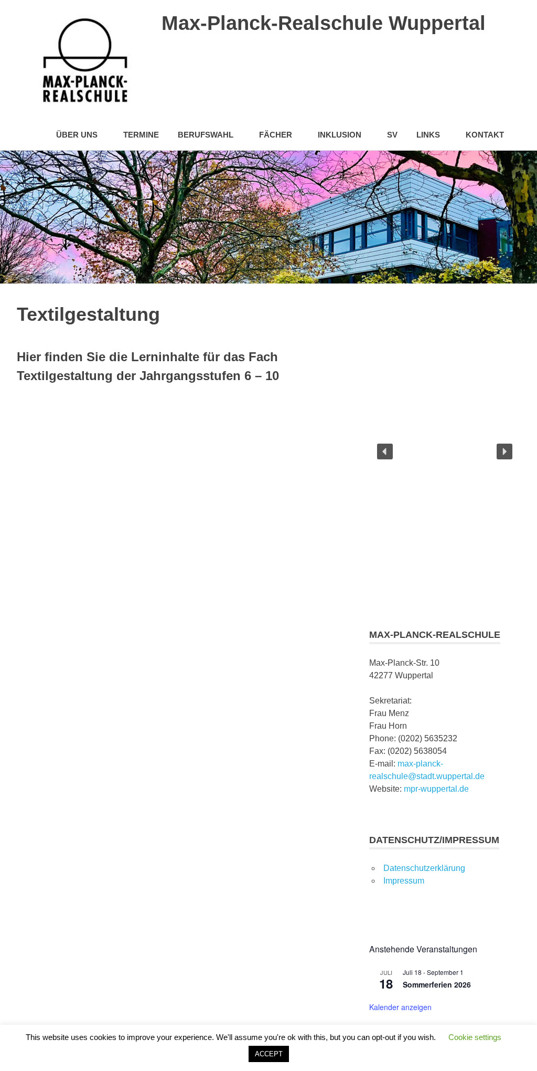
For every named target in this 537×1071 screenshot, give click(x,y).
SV (392, 134)
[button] (385, 451)
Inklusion (339, 134)
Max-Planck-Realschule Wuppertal (324, 23)
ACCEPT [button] (269, 1054)
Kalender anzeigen (400, 1007)
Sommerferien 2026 (437, 984)
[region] (444, 451)
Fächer (275, 134)
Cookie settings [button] (474, 1037)
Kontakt (485, 134)
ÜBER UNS (77, 134)
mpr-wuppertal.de (436, 788)
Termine (141, 134)
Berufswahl (205, 134)
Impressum (403, 880)
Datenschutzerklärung (424, 868)
